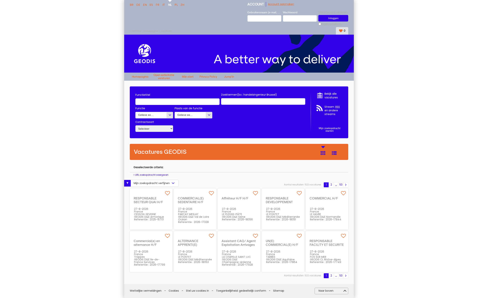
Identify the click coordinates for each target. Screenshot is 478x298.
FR (157, 4)
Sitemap (278, 291)
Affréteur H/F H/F (235, 198)
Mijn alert (188, 76)
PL (176, 4)
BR (132, 4)
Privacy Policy (208, 76)
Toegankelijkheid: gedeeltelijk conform (241, 291)
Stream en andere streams (332, 110)
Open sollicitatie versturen (163, 77)
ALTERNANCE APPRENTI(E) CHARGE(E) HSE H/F (193, 244)
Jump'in (229, 76)
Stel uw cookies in (197, 291)
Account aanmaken (281, 4)
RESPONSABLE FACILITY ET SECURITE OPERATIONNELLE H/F (327, 244)
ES (151, 4)
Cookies (174, 291)
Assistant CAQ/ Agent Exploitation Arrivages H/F (239, 244)
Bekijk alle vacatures (331, 95)
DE (138, 4)
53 (340, 185)
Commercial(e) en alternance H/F (147, 243)
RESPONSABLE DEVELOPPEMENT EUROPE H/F (279, 202)
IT (163, 4)
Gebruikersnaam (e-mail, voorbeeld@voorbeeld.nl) (264, 12)
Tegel (323, 153)
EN (145, 4)
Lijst (334, 153)
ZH (182, 4)
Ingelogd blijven (332, 24)
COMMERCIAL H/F (324, 198)
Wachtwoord (290, 12)
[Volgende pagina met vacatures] (345, 184)
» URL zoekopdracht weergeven (151, 174)
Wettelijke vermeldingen (146, 291)
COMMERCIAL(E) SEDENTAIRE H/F (191, 200)
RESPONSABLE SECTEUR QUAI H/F (148, 200)
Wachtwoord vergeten (333, 12)
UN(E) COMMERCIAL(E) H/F (282, 243)
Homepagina (150, 31)
